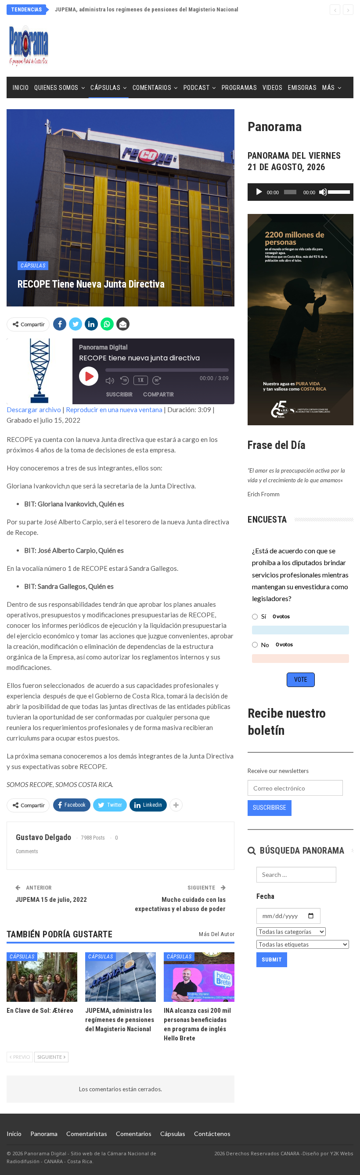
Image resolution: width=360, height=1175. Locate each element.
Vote (300, 679)
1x (141, 380)
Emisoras (302, 87)
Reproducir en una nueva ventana (114, 409)
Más (328, 87)
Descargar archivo (34, 409)
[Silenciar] (323, 192)
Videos (272, 87)
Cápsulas (105, 87)
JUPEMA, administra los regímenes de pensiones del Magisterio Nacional (146, 9)
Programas (239, 87)
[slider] (338, 191)
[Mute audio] (110, 381)
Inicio (21, 87)
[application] (300, 192)
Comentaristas (86, 1133)
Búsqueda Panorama (301, 850)
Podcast (197, 87)
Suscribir (119, 394)
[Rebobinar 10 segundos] (124, 380)
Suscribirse (269, 807)
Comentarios (152, 87)
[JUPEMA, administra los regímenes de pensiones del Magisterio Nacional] (120, 977)
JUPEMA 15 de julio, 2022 (51, 900)
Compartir (158, 394)
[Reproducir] (259, 192)
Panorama (44, 1133)
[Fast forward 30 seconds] (157, 380)
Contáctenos (212, 1133)
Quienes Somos (56, 87)
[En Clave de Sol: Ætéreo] (42, 977)
